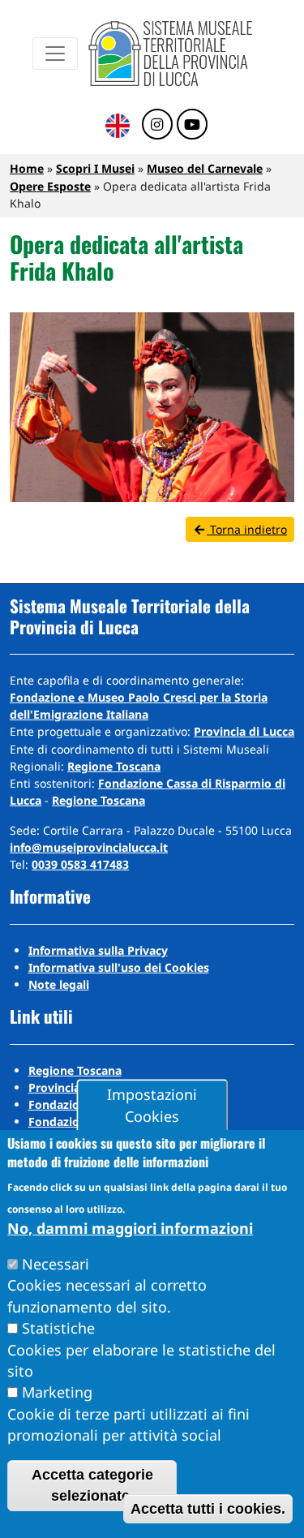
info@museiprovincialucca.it (89, 847)
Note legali (58, 984)
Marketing (57, 1392)
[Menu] (55, 53)
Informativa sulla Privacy (98, 950)
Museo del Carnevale (205, 168)
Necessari (55, 1264)
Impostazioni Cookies (152, 1105)
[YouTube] (192, 125)
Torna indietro (247, 529)
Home (27, 168)
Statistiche (58, 1328)
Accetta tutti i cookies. (208, 1509)
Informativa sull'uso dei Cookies (118, 967)
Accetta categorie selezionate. (92, 1485)
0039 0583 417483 (80, 864)
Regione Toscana (114, 766)
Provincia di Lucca (244, 731)
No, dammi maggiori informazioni (130, 1228)
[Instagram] (157, 125)
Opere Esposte (50, 186)
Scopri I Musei (95, 168)
